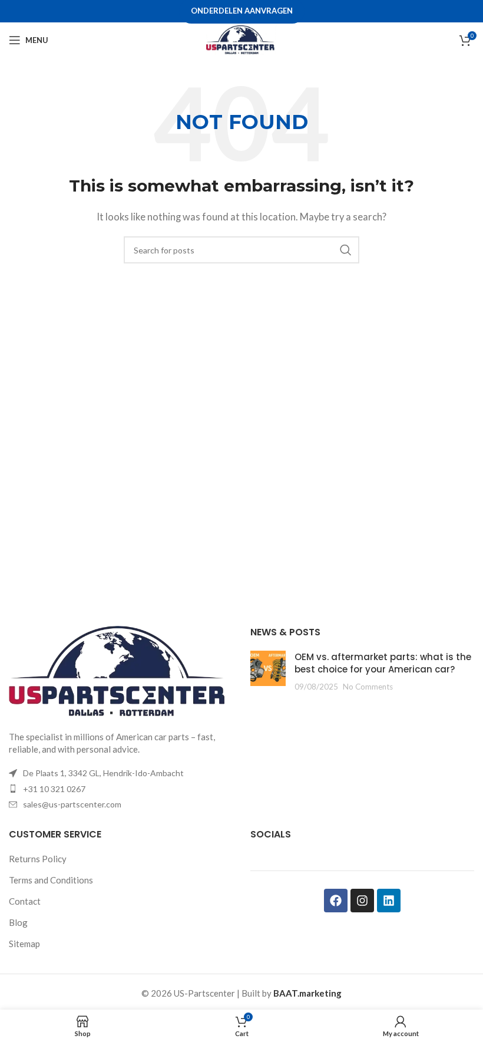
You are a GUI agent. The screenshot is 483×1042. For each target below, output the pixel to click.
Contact (25, 901)
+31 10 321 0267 (54, 789)
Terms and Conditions (51, 880)
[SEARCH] (345, 249)
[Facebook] (336, 900)
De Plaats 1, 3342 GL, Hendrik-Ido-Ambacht (103, 773)
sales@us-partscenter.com (72, 804)
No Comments (368, 686)
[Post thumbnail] (268, 672)
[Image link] (121, 671)
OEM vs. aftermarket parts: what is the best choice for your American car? (383, 663)
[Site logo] (241, 39)
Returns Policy (38, 858)
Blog (18, 922)
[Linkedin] (389, 900)
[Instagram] (362, 900)
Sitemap (24, 943)
